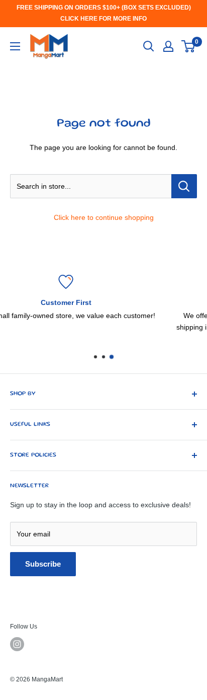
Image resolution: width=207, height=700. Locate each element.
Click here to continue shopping (104, 217)
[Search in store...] (184, 186)
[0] (188, 46)
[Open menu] (15, 46)
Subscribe (43, 564)
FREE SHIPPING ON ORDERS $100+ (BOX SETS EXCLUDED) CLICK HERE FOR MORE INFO (104, 13)
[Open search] (148, 46)
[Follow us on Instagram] (17, 644)
